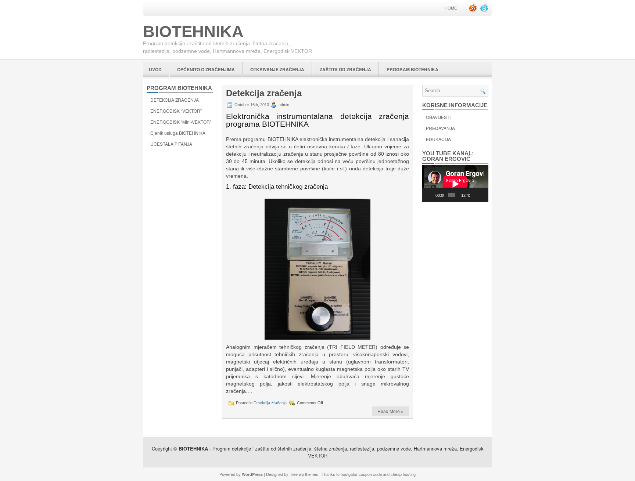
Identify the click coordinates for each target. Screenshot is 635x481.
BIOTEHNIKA (193, 31)
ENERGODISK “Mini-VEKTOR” (180, 122)
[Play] (431, 195)
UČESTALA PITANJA (171, 144)
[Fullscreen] (483, 195)
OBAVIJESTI (438, 117)
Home (451, 8)
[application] (455, 183)
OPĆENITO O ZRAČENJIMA (206, 69)
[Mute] (475, 195)
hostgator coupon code (361, 474)
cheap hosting (403, 474)
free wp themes (304, 474)
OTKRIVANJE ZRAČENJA (277, 69)
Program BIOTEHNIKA (412, 69)
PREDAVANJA (440, 128)
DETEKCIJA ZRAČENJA (174, 100)
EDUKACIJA (438, 139)
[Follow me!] (485, 10)
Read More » (390, 411)
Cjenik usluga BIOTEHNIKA (177, 133)
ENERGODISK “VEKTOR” (176, 111)
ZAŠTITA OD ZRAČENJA (345, 69)
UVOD (155, 69)
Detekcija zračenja (264, 93)
